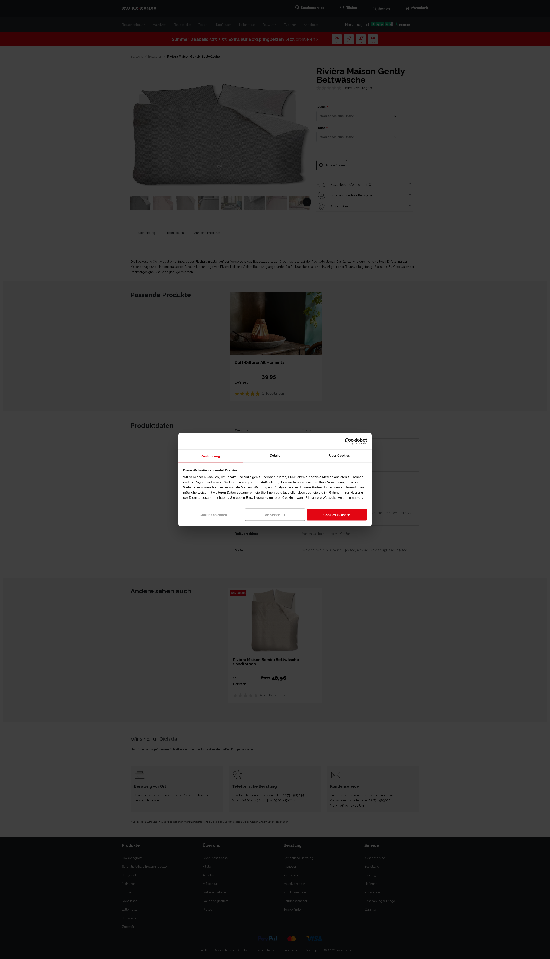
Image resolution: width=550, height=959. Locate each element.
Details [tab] (275, 455)
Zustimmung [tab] (210, 456)
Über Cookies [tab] (339, 455)
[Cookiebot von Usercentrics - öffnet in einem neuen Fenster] (348, 441)
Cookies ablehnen (213, 514)
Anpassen (272, 514)
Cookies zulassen (336, 514)
